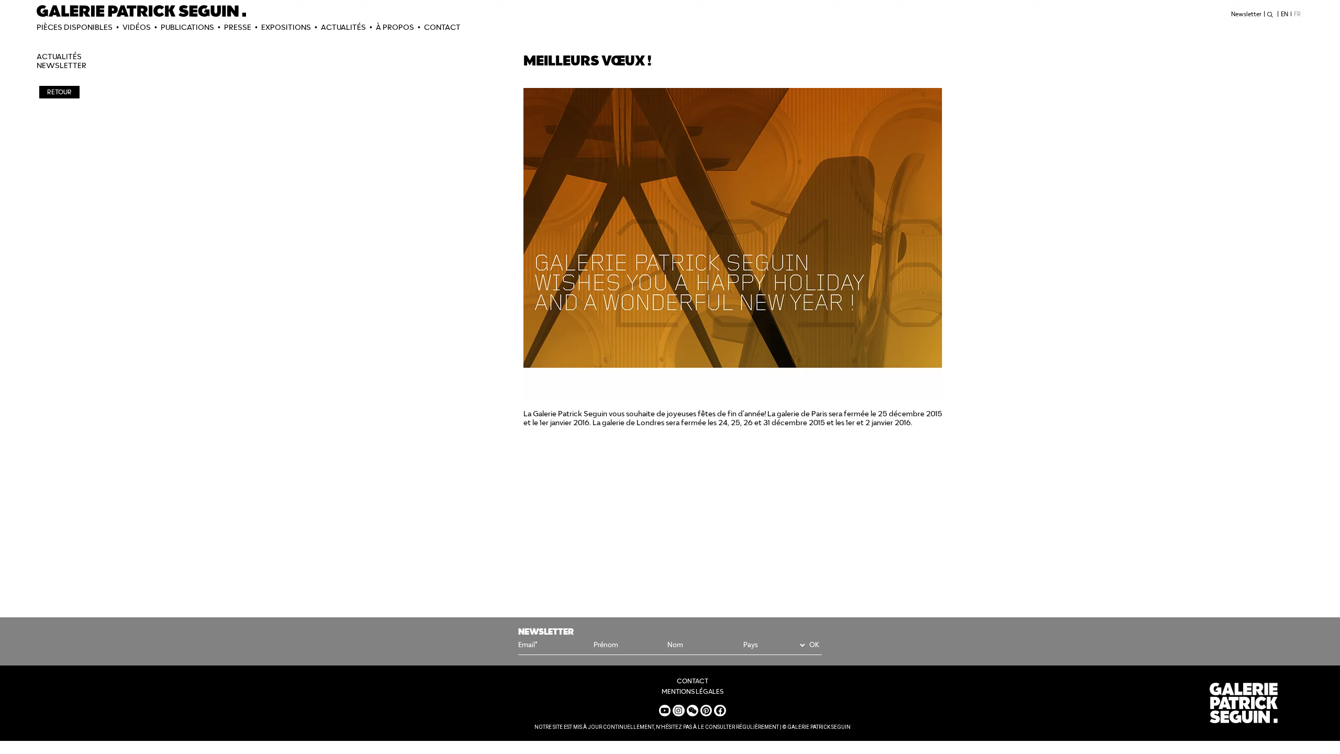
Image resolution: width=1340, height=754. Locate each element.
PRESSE (237, 27)
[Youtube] (665, 710)
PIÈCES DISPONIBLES (75, 27)
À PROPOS (395, 27)
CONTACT (442, 27)
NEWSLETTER (61, 65)
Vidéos (136, 27)
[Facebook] (719, 710)
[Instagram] (678, 710)
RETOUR (59, 92)
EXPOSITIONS (286, 27)
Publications (187, 27)
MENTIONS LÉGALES (692, 691)
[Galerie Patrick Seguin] (141, 11)
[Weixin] (692, 710)
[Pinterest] (706, 710)
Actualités (343, 27)
